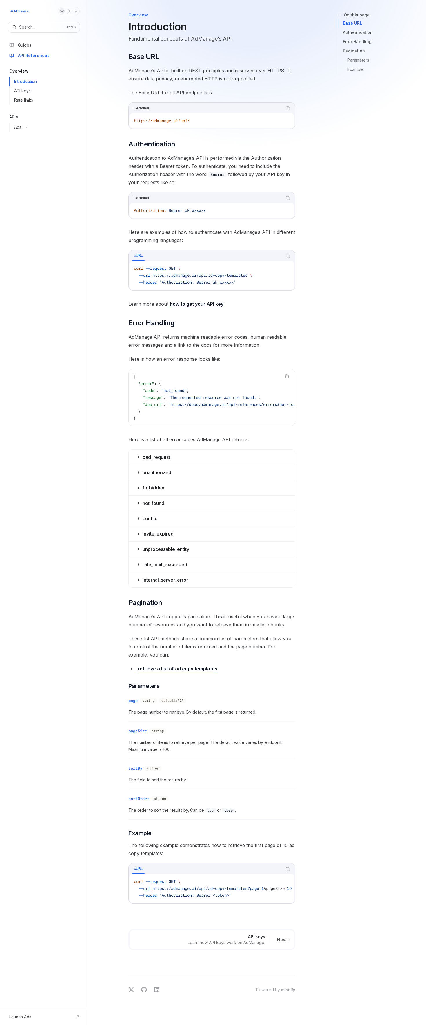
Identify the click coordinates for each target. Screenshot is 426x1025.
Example (355, 69)
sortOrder (138, 798)
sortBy (135, 768)
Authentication (358, 32)
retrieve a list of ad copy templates (177, 669)
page (133, 700)
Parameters (358, 60)
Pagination (354, 50)
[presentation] (212, 397)
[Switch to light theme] (69, 11)
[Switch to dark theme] (75, 11)
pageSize (137, 731)
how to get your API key (196, 304)
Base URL (352, 23)
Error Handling (357, 41)
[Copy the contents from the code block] (288, 108)
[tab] (138, 255)
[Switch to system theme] (62, 11)
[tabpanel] (211, 275)
